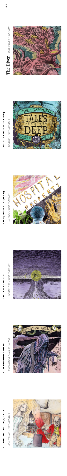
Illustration (8, 46)
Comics (8, 142)
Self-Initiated (8, 28)
